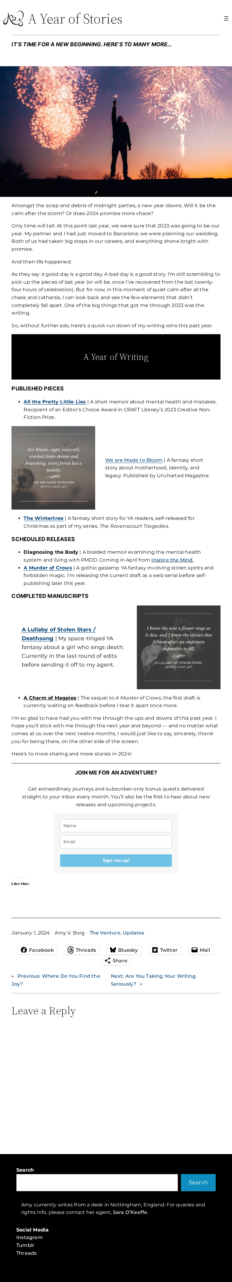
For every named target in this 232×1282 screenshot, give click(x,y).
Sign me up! (116, 860)
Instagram (29, 1237)
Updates (133, 933)
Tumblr (25, 1245)
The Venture (105, 933)
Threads (26, 1253)
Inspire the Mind (171, 560)
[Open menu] (226, 18)
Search (25, 1170)
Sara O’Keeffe (130, 1212)
